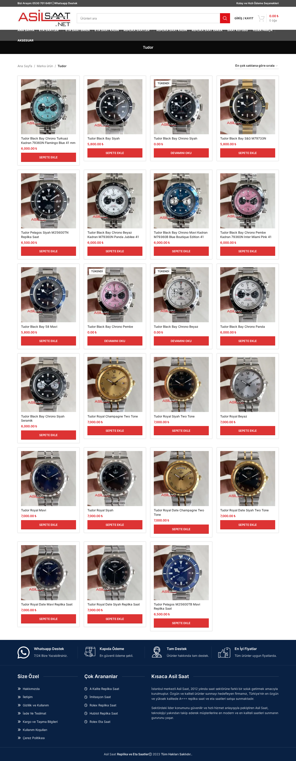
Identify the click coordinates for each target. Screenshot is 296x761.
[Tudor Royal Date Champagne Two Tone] (181, 478)
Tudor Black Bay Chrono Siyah (175, 138)
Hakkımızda (31, 689)
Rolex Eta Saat (100, 721)
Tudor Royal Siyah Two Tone (174, 416)
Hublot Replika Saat (104, 713)
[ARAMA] (225, 18)
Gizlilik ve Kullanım (36, 705)
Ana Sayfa (25, 66)
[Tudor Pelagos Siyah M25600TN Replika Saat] (48, 200)
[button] (48, 157)
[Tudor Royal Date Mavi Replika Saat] (48, 572)
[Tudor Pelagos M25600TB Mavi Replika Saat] (181, 572)
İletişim (28, 697)
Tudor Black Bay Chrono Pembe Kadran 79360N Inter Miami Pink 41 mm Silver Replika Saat (245, 237)
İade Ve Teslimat (34, 713)
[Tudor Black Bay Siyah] (114, 106)
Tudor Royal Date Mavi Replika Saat (47, 604)
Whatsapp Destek (65, 3)
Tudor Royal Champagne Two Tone (112, 416)
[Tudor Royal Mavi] (48, 478)
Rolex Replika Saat (103, 705)
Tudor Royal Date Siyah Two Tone (244, 510)
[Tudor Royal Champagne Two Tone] (114, 384)
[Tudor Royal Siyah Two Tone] (181, 384)
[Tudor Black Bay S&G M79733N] (247, 106)
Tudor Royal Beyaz (233, 416)
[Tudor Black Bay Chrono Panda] (247, 294)
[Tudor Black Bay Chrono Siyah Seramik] (48, 384)
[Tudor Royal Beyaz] (247, 384)
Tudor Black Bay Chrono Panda (242, 326)
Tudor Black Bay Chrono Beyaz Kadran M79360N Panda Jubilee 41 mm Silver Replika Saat (113, 237)
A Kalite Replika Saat (104, 689)
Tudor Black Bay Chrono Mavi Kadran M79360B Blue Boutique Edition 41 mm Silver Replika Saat (180, 237)
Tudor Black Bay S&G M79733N (243, 138)
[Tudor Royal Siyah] (114, 478)
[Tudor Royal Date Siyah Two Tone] (247, 478)
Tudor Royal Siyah (100, 510)
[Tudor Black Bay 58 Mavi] (48, 294)
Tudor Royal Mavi (33, 510)
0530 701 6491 (42, 3)
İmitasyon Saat (100, 697)
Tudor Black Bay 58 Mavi (39, 326)
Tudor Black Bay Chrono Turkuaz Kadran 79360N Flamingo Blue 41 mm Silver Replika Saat (48, 142)
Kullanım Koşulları (35, 730)
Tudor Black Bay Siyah (103, 138)
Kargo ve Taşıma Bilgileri (40, 721)
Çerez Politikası (34, 738)
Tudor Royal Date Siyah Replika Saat (113, 604)
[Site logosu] (45, 18)
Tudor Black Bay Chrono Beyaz (176, 326)
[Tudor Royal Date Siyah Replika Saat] (114, 572)
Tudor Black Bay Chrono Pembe (110, 326)
